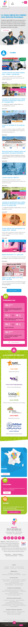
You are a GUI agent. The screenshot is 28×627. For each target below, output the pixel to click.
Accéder (7, 492)
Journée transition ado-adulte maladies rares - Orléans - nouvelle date (13, 73)
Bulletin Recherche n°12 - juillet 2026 (12, 254)
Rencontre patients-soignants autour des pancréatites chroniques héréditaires (14, 152)
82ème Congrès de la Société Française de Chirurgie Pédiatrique (13, 319)
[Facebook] (5, 537)
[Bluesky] (8, 537)
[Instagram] (19, 537)
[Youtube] (15, 537)
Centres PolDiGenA (14, 431)
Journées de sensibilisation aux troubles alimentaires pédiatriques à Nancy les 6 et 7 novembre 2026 (13, 100)
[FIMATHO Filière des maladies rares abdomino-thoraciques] (4, 4)
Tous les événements (15, 342)
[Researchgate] (23, 537)
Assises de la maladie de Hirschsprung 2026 (13, 126)
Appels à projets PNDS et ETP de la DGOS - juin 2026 (12, 278)
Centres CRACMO (14, 400)
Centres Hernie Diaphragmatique (14, 384)
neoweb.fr (18, 621)
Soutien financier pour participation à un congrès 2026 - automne (13, 229)
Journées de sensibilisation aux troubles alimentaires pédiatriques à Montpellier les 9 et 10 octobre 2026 (13, 203)
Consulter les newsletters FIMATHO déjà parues (13, 510)
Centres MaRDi (14, 369)
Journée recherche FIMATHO (10, 177)
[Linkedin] (12, 537)
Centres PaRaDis (14, 415)
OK (21, 625)
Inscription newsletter (14, 512)
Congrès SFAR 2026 (9, 327)
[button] (14, 623)
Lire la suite (4, 82)
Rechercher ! (5, 474)
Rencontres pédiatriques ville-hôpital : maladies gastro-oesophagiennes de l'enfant (13, 309)
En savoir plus (6, 30)
